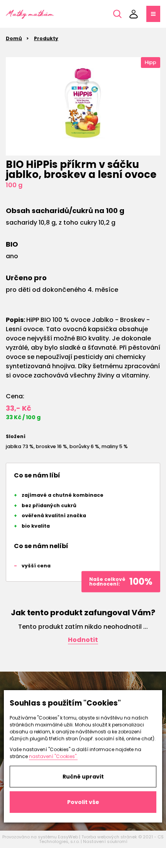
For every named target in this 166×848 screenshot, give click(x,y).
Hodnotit (83, 639)
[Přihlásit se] (134, 14)
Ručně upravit (83, 776)
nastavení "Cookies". (53, 756)
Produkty (46, 38)
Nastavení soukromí (105, 841)
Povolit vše (83, 802)
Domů (14, 38)
